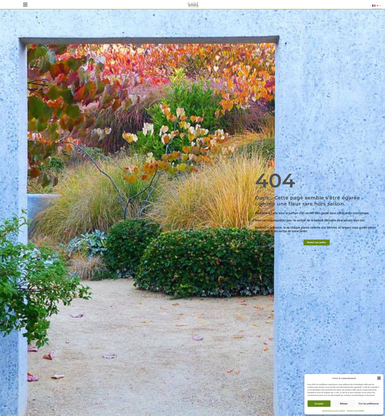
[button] (378, 378)
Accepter (318, 403)
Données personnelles (355, 410)
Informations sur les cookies (333, 410)
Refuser (344, 403)
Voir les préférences (369, 403)
